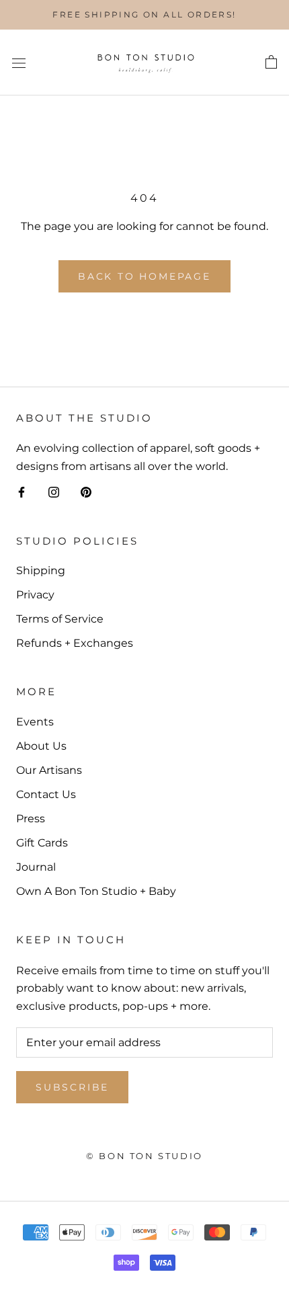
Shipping (40, 570)
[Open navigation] (19, 62)
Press (30, 818)
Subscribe (72, 1087)
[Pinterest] (86, 491)
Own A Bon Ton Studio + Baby (96, 891)
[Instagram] (53, 491)
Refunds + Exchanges (74, 643)
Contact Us (46, 794)
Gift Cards (42, 842)
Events (35, 721)
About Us (41, 746)
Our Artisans (49, 770)
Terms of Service (60, 619)
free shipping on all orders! (144, 14)
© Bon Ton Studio (144, 1155)
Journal (36, 867)
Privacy (35, 594)
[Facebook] (21, 491)
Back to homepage (144, 276)
